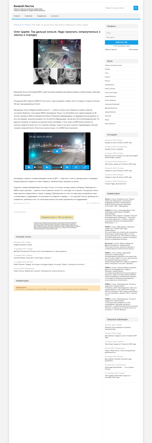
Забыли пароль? (111, 49)
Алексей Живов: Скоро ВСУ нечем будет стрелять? (32, 258)
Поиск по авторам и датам (113, 65)
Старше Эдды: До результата (115, 184)
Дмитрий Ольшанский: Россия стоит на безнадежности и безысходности (40, 251)
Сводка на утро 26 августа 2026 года (118, 142)
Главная (17, 16)
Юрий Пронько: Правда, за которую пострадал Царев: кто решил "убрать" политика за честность (49, 264)
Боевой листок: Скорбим (114, 149)
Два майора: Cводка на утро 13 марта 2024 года (121, 336)
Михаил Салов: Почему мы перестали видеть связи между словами (121, 156)
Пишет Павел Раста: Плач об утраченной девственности (120, 351)
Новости (107, 77)
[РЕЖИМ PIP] (76, 167)
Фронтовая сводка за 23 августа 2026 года (120, 164)
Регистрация (133, 49)
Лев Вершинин (109, 85)
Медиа (107, 120)
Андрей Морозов (110, 96)
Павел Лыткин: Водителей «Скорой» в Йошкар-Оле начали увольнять (39, 271)
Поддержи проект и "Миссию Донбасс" (57, 217)
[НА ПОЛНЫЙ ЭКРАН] (85, 167)
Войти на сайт (122, 42)
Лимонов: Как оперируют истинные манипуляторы (118, 328)
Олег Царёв (26, 203)
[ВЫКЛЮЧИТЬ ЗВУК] (47, 167)
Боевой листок (19, 25)
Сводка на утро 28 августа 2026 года (118, 170)
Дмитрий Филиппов (111, 108)
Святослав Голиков (111, 92)
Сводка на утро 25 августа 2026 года (118, 177)
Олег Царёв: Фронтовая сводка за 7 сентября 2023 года (118, 376)
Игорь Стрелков (110, 88)
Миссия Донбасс (110, 123)
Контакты (55, 16)
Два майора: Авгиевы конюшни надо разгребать (118, 360)
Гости (106, 73)
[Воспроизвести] (29, 167)
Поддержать (41, 16)
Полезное (28, 16)
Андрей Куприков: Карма (23, 245)
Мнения (27, 25)
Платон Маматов (110, 100)
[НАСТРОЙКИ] (67, 167)
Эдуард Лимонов (110, 112)
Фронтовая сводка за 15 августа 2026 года (120, 344)
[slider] (35, 167)
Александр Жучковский (112, 104)
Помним (107, 69)
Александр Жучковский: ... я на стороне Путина (119, 368)
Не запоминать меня (122, 46)
